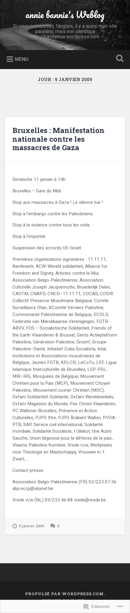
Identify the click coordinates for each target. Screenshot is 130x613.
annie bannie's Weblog (65, 14)
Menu (21, 59)
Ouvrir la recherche (119, 59)
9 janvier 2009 (31, 526)
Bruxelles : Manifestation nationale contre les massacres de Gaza (58, 139)
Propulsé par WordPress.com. (65, 593)
